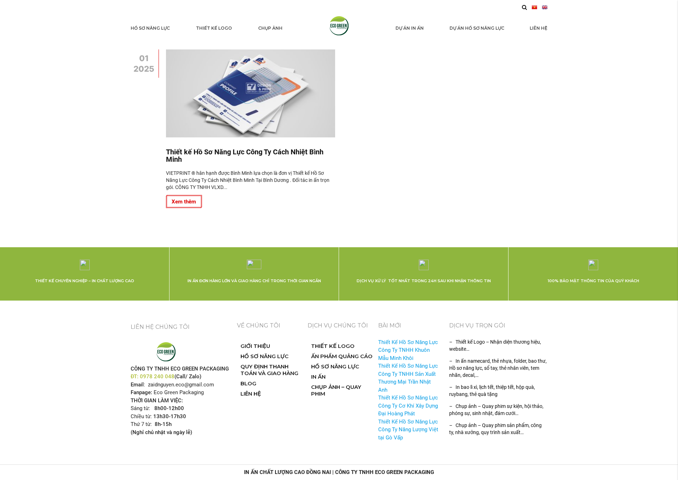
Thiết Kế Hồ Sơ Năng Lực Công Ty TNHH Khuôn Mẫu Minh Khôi (408, 350)
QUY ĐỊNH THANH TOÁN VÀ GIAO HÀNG (269, 370)
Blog (248, 383)
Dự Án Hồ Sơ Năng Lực (477, 28)
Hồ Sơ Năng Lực (150, 28)
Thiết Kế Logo (214, 28)
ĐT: (135, 376)
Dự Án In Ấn (410, 28)
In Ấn (318, 376)
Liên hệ (538, 28)
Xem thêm (184, 201)
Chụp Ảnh (270, 28)
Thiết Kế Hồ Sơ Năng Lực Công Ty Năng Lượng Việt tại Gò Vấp (408, 430)
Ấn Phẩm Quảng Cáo (342, 356)
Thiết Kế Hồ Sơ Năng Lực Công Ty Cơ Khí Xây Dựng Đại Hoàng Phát (408, 406)
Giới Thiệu (255, 346)
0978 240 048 (157, 376)
